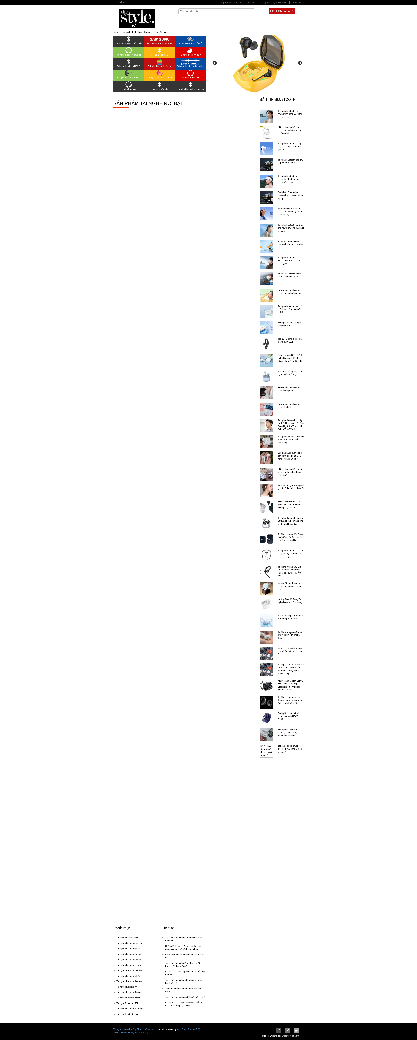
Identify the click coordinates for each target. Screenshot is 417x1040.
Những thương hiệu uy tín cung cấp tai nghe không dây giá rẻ (290, 472)
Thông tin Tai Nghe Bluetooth (273, 2)
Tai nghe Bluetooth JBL (127, 1003)
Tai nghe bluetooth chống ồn (190, 43)
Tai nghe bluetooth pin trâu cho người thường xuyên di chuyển (291, 228)
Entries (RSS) (194, 1029)
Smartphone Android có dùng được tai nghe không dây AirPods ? (288, 732)
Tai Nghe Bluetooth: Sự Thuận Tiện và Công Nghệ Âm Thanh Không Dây (290, 700)
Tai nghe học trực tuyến (190, 78)
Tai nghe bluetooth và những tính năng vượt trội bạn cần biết (290, 114)
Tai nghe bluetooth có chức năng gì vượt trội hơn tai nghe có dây (290, 553)
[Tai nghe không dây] (128, 84)
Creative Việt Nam (290, 1036)
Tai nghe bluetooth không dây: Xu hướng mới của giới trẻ (289, 146)
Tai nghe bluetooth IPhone (159, 66)
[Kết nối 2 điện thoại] (159, 50)
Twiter (296, 1030)
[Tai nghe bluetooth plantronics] (190, 61)
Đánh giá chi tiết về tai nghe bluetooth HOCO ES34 (288, 716)
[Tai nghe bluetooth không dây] (128, 39)
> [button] (299, 63)
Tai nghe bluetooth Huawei (128, 965)
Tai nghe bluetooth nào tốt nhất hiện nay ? (185, 997)
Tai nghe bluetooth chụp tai (129, 55)
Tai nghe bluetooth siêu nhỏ (129, 943)
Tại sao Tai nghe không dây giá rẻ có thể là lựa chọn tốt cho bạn (291, 488)
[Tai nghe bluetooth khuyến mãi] (190, 84)
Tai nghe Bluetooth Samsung (160, 43)
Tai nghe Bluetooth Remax (128, 78)
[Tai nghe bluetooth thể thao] (159, 73)
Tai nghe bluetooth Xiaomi (128, 992)
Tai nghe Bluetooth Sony (128, 1014)
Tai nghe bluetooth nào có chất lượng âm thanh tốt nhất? (290, 309)
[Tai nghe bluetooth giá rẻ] (190, 50)
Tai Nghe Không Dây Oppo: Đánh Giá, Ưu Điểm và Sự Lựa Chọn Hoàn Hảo (290, 537)
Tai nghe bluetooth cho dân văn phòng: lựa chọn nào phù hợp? (290, 260)
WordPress (182, 1029)
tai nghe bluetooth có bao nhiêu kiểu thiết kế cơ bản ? (290, 651)
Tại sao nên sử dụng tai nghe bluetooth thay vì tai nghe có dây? (290, 211)
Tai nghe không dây (128, 89)
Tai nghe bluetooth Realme (129, 981)
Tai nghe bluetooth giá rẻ (191, 55)
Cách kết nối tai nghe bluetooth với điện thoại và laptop (290, 195)
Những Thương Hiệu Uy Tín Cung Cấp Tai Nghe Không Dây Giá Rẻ (289, 504)
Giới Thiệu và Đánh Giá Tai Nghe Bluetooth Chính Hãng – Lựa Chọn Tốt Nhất (290, 358)
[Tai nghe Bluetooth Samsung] (159, 39)
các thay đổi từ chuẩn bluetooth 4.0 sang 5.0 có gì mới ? (290, 749)
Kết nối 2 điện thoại (159, 55)
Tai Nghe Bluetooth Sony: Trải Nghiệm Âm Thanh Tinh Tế (290, 635)
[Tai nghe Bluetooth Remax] (128, 73)
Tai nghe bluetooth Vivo (127, 987)
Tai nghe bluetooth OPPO (128, 976)
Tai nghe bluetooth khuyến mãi (190, 89)
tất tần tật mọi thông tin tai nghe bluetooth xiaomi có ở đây (290, 586)
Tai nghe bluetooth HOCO (128, 66)
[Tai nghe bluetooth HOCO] (128, 61)
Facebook (278, 1030)
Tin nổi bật (296, 2)
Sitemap (251, 2)
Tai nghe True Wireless (160, 89)
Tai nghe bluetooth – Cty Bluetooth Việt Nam (134, 1029)
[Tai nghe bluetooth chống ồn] (190, 39)
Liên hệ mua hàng (282, 11)
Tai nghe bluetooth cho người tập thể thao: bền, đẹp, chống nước (289, 179)
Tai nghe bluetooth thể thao (160, 78)
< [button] (215, 63)
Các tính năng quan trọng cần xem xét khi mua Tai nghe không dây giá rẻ (290, 456)
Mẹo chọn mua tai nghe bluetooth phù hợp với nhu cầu (290, 244)
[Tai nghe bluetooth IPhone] (159, 61)
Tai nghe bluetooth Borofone (129, 1008)
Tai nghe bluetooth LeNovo (129, 970)
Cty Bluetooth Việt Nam (231, 2)
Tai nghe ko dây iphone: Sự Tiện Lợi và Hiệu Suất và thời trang (291, 439)
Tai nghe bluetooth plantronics (190, 66)
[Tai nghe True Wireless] (159, 84)
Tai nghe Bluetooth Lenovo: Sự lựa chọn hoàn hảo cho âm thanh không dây (290, 521)
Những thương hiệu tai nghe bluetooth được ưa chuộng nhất (289, 130)
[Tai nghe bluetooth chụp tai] (128, 50)
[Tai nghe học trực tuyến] (190, 73)
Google (287, 1030)
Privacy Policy (141, 1032)
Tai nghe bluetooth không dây (129, 43)
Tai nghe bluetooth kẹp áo (128, 959)
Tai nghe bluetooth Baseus (129, 998)
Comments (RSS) (125, 1032)
